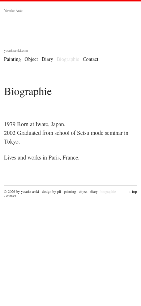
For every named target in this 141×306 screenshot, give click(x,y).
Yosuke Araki (70, 32)
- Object (82, 191)
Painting (12, 58)
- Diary (93, 191)
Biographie (68, 58)
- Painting (69, 191)
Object (31, 58)
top (132, 191)
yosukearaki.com (16, 50)
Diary (47, 58)
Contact (90, 58)
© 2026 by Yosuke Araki (21, 191)
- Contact (10, 196)
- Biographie (107, 191)
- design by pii (50, 191)
